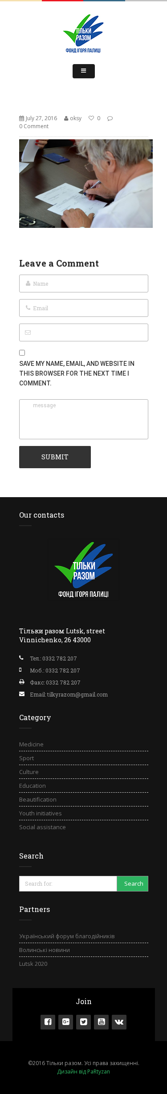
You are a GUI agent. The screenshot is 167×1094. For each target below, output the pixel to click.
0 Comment (34, 126)
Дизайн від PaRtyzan (83, 1071)
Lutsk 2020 (33, 964)
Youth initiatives (40, 813)
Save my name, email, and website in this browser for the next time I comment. (76, 373)
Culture (29, 772)
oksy (75, 118)
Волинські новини (44, 950)
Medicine (31, 744)
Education (32, 786)
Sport (26, 758)
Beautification (38, 799)
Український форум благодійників (67, 936)
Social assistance (42, 827)
